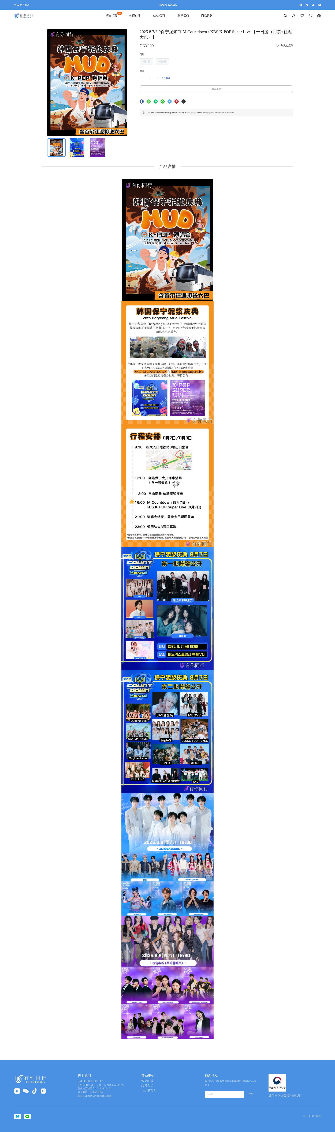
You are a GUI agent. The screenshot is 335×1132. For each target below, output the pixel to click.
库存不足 (216, 89)
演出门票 (111, 15)
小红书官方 (148, 1090)
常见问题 (147, 1081)
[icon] (300, 4)
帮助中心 (148, 1075)
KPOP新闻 (159, 15)
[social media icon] (17, 1091)
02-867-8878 (23, 4)
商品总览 (206, 15)
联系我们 (183, 15)
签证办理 (134, 15)
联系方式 (147, 1086)
